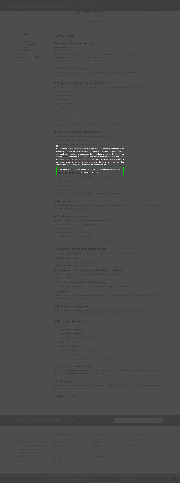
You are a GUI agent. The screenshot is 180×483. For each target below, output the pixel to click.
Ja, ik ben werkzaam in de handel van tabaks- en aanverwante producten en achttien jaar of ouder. (90, 171)
